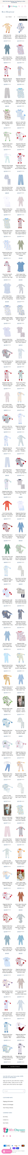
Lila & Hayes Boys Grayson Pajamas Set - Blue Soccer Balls (7, 949)
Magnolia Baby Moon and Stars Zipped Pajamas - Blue (21, 427)
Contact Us (5, 1119)
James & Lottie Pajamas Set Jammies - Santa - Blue (20, 927)
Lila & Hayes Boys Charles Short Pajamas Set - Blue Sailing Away (7, 297)
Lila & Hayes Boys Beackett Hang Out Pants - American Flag (7, 840)
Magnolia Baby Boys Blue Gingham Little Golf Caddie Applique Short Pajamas (21, 515)
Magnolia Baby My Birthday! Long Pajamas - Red (7, 905)
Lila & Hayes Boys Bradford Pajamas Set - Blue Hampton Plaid (20, 949)
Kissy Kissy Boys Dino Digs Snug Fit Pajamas (20, 796)
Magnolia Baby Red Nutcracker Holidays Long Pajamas (21, 145)
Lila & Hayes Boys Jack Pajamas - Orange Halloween (20, 905)
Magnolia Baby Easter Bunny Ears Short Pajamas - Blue (7, 232)
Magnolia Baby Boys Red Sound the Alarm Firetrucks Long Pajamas (21, 971)
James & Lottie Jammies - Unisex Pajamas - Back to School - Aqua (20, 711)
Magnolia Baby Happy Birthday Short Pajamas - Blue (7, 319)
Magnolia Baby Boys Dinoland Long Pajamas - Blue (7, 732)
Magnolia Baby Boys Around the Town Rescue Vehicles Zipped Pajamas (20, 168)
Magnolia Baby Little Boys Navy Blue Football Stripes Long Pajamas (7, 624)
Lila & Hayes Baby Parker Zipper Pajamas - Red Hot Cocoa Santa (7, 406)
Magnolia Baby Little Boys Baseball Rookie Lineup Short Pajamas (20, 58)
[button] (2, 6)
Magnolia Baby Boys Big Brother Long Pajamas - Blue (7, 775)
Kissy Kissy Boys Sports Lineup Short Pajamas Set (20, 493)
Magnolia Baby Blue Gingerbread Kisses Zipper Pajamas (21, 80)
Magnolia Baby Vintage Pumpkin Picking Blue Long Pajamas (7, 167)
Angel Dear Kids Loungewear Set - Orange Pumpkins (7, 36)
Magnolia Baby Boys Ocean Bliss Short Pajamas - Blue (7, 254)
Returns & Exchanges (8, 1104)
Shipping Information (8, 1101)
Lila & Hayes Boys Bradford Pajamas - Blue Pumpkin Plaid (7, 645)
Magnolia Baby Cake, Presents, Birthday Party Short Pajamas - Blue (20, 819)
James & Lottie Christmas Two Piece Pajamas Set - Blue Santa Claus (7, 798)
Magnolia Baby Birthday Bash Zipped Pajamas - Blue (7, 580)
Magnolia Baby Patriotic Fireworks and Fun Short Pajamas (20, 645)
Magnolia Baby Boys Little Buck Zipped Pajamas (21, 1058)
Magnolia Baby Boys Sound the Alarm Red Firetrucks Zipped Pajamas (7, 385)
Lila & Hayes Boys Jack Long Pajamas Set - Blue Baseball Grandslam (20, 537)
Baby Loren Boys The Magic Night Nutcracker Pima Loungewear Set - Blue (20, 37)
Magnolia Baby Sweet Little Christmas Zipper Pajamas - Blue (20, 362)
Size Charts (5, 1123)
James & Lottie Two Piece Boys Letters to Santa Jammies (7, 427)
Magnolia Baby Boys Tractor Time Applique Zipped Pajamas (7, 493)
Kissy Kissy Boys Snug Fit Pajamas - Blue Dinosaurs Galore (20, 732)
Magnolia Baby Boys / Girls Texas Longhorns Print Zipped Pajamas (20, 232)
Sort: (7, 17)
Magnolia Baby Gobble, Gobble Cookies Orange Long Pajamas (21, 775)
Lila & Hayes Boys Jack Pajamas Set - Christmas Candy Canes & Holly (20, 993)
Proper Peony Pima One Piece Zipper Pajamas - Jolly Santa (21, 384)
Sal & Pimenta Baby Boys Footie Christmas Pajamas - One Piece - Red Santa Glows (7, 515)
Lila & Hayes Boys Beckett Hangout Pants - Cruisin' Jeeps (7, 102)
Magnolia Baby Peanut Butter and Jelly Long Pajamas (7, 992)
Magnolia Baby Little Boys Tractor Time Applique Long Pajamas (7, 753)
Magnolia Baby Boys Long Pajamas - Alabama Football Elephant (21, 1037)
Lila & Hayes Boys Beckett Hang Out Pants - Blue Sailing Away (7, 472)
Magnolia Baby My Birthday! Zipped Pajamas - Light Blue (7, 449)
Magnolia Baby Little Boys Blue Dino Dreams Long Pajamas (20, 667)
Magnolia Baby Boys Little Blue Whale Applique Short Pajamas (7, 211)
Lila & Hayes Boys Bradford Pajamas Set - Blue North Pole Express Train (7, 59)
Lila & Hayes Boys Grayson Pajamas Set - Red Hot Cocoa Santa (20, 210)
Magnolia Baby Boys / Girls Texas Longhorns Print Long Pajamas (7, 536)
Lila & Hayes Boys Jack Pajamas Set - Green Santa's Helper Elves (7, 558)
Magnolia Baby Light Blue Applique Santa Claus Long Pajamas (7, 601)
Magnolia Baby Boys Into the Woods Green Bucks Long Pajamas (20, 558)
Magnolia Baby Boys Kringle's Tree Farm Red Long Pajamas (7, 927)
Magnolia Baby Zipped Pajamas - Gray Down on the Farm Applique (20, 840)
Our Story (5, 1116)
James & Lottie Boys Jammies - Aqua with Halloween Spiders (7, 819)
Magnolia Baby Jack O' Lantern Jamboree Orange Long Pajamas (7, 688)
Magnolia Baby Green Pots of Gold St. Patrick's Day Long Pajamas (7, 146)
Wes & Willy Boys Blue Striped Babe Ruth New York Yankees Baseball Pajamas (20, 602)
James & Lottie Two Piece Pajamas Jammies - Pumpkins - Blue (20, 450)
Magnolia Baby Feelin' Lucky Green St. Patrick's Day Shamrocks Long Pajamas (7, 711)
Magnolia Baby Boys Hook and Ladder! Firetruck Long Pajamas (21, 471)
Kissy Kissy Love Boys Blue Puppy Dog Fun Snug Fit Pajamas (20, 580)
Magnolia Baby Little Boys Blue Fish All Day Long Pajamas (7, 1058)
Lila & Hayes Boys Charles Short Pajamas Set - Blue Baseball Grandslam (20, 276)
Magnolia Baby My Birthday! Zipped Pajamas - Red (7, 80)
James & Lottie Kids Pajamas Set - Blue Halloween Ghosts (21, 123)
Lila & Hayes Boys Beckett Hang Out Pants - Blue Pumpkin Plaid (21, 189)
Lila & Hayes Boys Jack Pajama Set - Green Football (20, 254)
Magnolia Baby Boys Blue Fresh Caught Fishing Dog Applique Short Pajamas (7, 971)
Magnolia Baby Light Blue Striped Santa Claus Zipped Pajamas (7, 1014)
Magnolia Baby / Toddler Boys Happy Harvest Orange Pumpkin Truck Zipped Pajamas (20, 407)
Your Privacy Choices (8, 1107)
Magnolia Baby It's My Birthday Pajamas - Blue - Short (20, 319)
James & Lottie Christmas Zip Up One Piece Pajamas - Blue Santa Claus (7, 863)
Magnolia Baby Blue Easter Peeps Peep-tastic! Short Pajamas (21, 102)
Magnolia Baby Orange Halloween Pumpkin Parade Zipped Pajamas (20, 863)
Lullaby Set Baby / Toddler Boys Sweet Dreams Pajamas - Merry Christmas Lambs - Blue (21, 298)
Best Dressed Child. (16, 1150)
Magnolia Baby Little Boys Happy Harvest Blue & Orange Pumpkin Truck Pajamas (7, 885)
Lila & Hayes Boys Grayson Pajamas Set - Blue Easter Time (20, 688)
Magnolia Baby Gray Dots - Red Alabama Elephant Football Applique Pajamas (21, 754)
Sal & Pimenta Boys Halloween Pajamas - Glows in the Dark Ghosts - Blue (21, 1015)
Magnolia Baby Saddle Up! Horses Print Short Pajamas (7, 123)
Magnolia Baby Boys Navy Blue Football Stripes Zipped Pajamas (20, 623)
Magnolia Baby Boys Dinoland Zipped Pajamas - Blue (7, 1036)
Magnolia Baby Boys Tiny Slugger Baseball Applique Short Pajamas (7, 341)
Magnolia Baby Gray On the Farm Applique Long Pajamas (7, 362)
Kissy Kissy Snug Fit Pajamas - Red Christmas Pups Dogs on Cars (7, 276)
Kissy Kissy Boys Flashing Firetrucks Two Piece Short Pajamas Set (20, 341)
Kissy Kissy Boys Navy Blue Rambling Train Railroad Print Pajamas (7, 189)
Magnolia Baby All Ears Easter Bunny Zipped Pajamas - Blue (7, 667)
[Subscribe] (23, 1091)
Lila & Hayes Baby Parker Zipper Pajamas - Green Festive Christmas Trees (20, 885)
